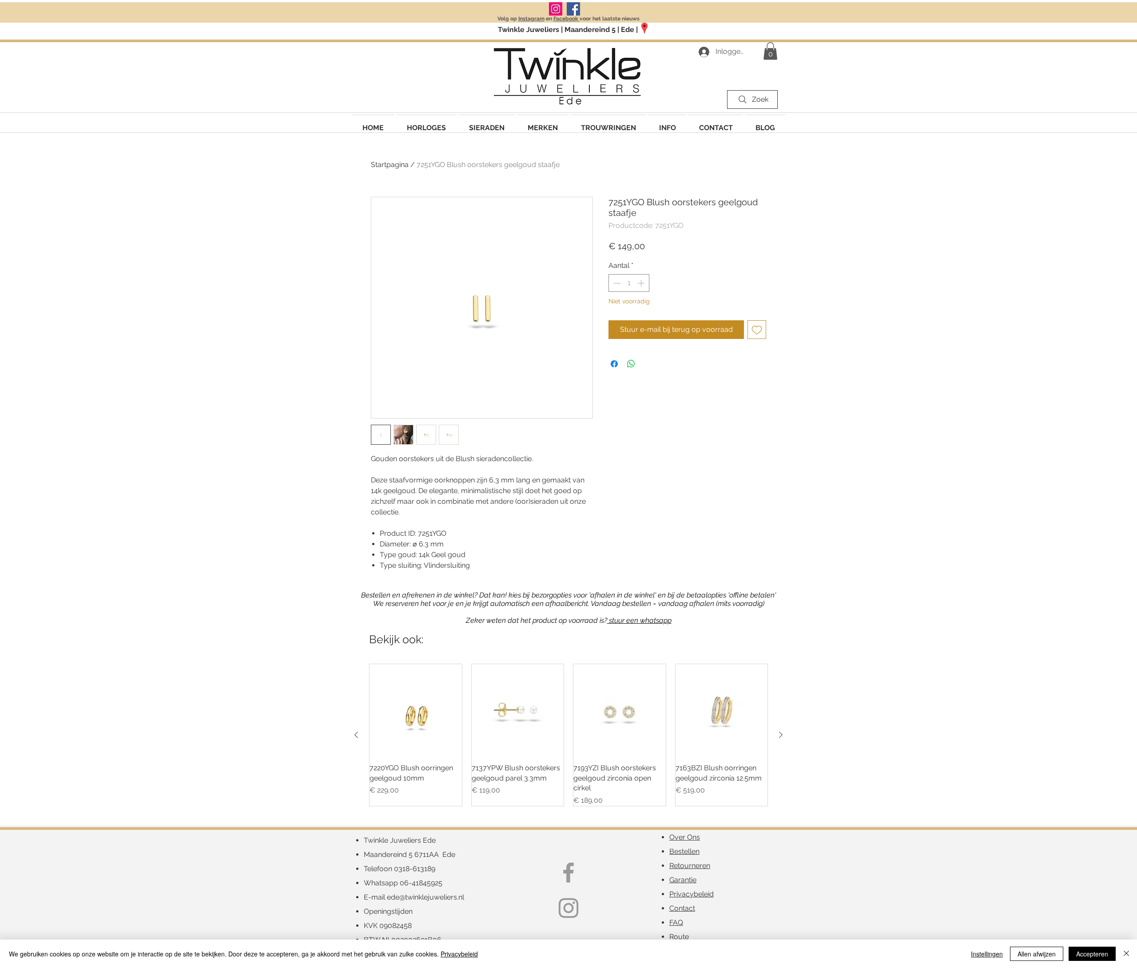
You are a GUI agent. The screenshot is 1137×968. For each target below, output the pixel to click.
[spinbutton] (629, 283)
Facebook (566, 19)
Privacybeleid (459, 953)
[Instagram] (555, 9)
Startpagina (390, 164)
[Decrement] (616, 283)
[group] (568, 735)
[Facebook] (573, 9)
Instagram (531, 19)
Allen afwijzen (1037, 953)
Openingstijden (388, 911)
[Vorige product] (356, 734)
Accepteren (1092, 953)
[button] (542, 124)
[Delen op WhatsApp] (631, 364)
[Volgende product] (780, 734)
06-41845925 (421, 883)
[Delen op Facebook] (614, 364)
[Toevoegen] (756, 329)
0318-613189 (414, 868)
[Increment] (642, 283)
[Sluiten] (1126, 954)
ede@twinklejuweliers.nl (425, 897)
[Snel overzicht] (416, 710)
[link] (770, 51)
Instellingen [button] (987, 953)
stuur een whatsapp (639, 620)
